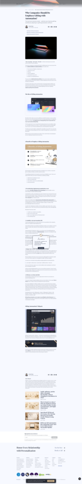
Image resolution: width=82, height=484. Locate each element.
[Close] (48, 237)
